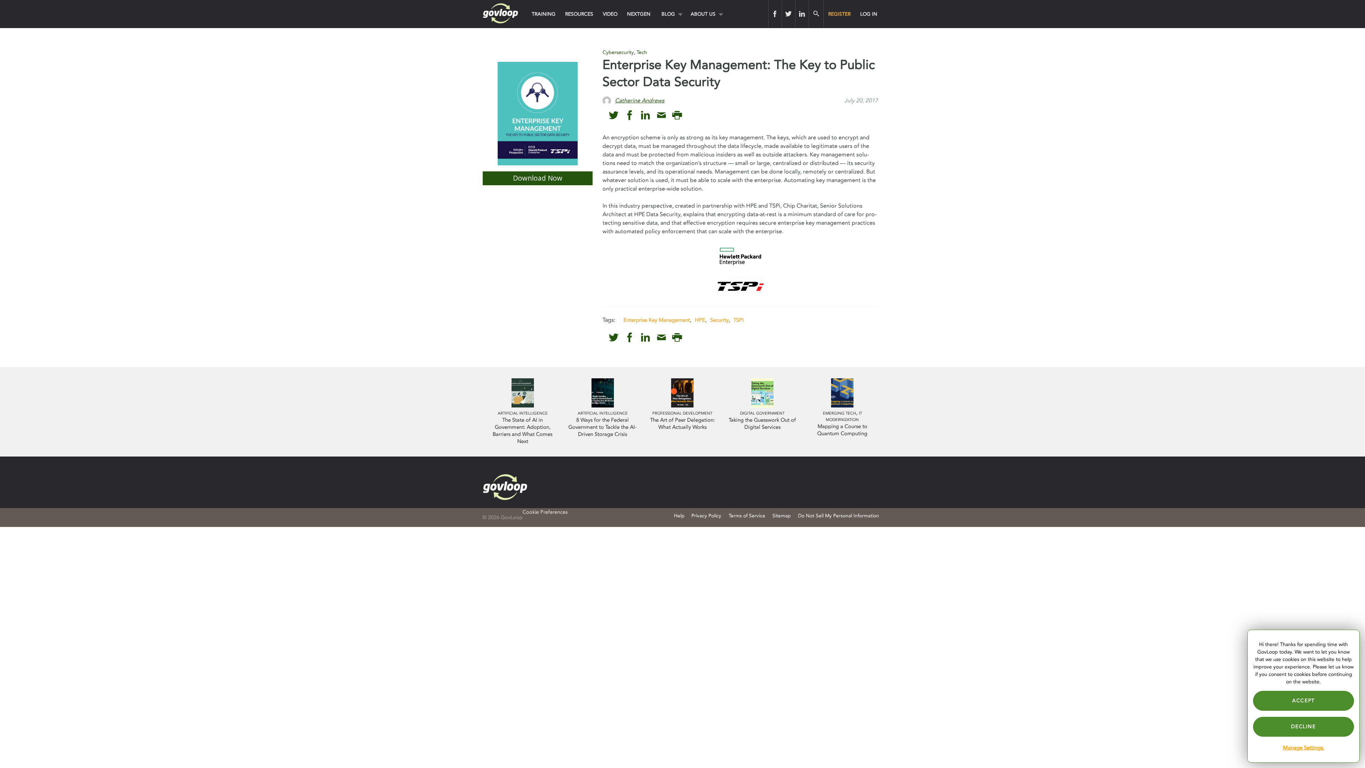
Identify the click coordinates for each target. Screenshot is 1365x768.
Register (839, 14)
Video (610, 14)
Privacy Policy (706, 515)
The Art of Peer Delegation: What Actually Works (682, 424)
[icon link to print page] (677, 115)
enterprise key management (656, 320)
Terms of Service (747, 515)
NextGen (639, 14)
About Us (703, 14)
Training (544, 14)
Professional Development (682, 413)
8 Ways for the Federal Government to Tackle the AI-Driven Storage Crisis (602, 427)
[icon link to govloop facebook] (630, 115)
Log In (868, 14)
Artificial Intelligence (523, 413)
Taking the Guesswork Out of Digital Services (762, 424)
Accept (1303, 700)
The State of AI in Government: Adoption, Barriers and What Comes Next (522, 431)
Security (719, 320)
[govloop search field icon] (816, 14)
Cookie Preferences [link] (545, 512)
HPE (700, 320)
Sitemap (781, 515)
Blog (668, 14)
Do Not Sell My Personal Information (838, 515)
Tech (642, 52)
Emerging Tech (839, 413)
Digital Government (762, 413)
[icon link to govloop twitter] (614, 115)
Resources (579, 14)
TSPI (738, 320)
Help (679, 515)
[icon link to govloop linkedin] (645, 115)
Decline (1303, 726)
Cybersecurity (618, 52)
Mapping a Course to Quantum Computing (842, 430)
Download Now (537, 178)
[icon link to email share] (661, 115)
